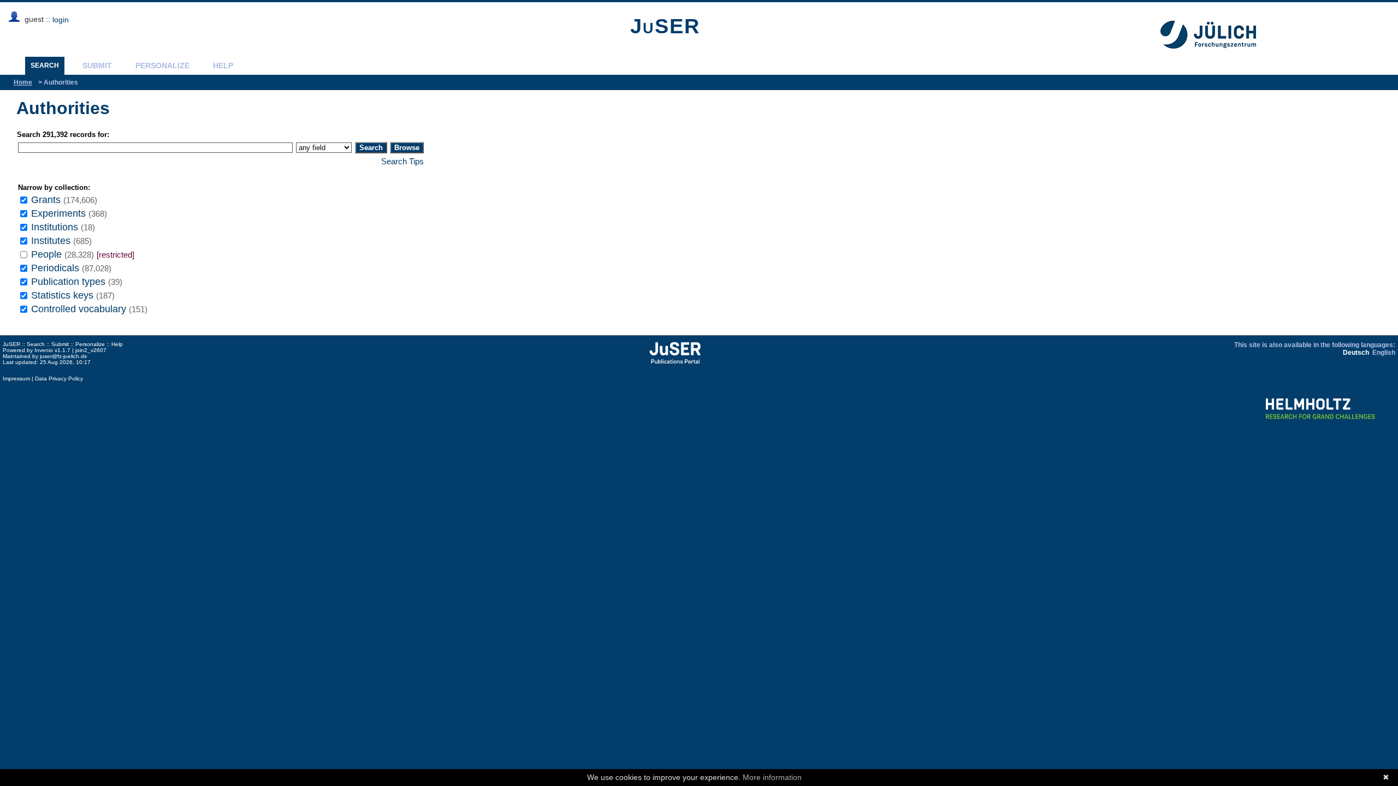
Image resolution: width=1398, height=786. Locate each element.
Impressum (16, 379)
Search (45, 65)
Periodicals (55, 267)
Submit (97, 65)
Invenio (43, 350)
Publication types (68, 281)
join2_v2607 (90, 350)
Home (23, 82)
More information (772, 777)
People (46, 254)
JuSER (665, 26)
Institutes (50, 240)
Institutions (54, 227)
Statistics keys (62, 295)
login (60, 19)
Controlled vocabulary (78, 308)
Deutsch (1356, 352)
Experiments (58, 213)
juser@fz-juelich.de (63, 356)
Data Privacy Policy (59, 379)
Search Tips (402, 161)
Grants (46, 199)
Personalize (162, 65)
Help (223, 65)
